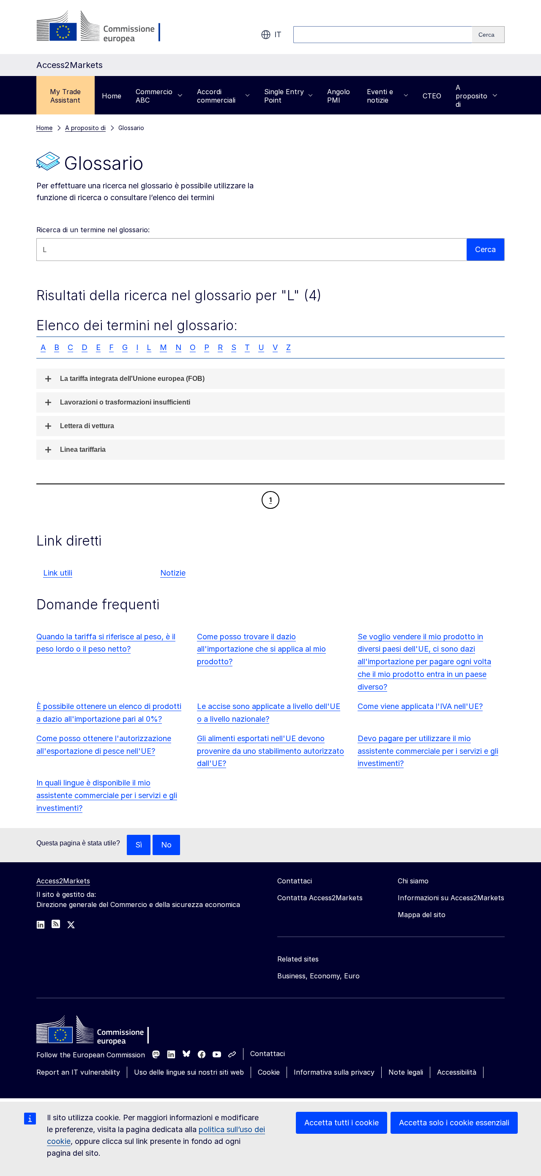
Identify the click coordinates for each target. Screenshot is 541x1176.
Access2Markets (63, 881)
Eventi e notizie (380, 95)
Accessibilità (456, 1072)
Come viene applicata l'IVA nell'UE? (420, 706)
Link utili (57, 572)
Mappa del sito (421, 914)
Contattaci (267, 1053)
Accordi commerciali (216, 95)
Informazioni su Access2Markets (451, 898)
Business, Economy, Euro (318, 976)
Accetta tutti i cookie (341, 1122)
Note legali (405, 1072)
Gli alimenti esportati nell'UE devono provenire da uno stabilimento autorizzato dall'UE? (270, 751)
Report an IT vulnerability (78, 1072)
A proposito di (471, 96)
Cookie (269, 1072)
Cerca (485, 249)
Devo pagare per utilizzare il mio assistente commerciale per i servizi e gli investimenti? (428, 751)
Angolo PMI (338, 95)
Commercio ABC (154, 95)
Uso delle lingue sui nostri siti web (189, 1072)
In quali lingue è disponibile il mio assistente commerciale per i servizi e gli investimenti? (106, 795)
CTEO (432, 96)
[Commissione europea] (103, 27)
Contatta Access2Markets (320, 898)
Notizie (173, 572)
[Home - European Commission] (97, 1031)
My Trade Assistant (65, 95)
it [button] (277, 34)
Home (111, 96)
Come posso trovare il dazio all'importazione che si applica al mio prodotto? (261, 649)
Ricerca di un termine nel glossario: (93, 229)
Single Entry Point (284, 95)
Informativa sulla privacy (334, 1072)
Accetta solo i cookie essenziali (454, 1122)
